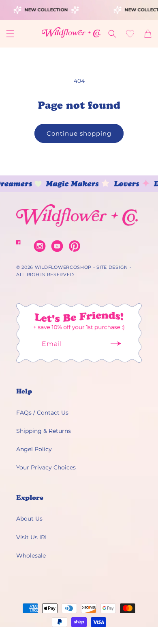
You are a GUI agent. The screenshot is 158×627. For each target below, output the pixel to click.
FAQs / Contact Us (42, 412)
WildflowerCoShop (63, 267)
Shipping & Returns (43, 431)
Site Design (112, 267)
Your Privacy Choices (46, 467)
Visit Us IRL (32, 537)
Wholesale (31, 555)
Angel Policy (34, 449)
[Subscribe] (115, 346)
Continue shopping (79, 133)
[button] (10, 34)
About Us (29, 518)
